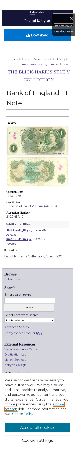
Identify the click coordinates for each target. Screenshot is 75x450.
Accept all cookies (37, 427)
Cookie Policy (22, 414)
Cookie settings (37, 440)
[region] (37, 411)
